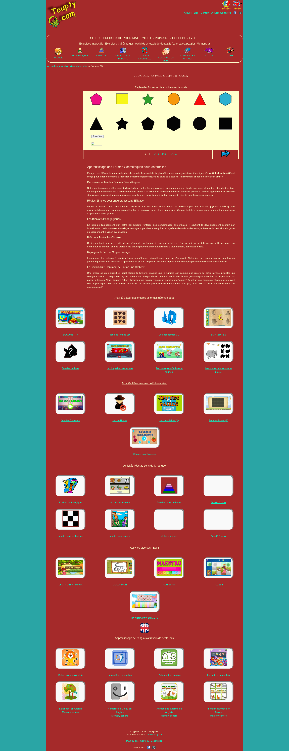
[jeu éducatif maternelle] (169, 318)
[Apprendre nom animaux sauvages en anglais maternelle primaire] (218, 692)
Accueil (187, 12)
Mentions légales (154, 734)
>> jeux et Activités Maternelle (71, 66)
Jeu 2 (156, 154)
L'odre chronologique (70, 502)
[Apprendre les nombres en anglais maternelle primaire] (119, 692)
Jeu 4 (173, 154)
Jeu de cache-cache (119, 536)
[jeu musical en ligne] (144, 601)
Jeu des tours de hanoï (169, 502)
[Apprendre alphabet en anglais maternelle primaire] (70, 692)
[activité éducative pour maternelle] (169, 403)
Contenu (144, 740)
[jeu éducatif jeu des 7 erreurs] (70, 403)
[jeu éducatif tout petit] (169, 351)
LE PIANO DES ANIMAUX (144, 618)
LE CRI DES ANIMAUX (70, 584)
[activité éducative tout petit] (120, 486)
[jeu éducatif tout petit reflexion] (70, 519)
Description (157, 740)
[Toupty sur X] (241, 12)
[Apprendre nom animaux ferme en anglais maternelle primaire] (169, 692)
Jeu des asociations (119, 502)
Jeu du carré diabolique (70, 536)
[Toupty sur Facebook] (235, 12)
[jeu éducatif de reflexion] (169, 486)
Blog (196, 12)
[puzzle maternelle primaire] (218, 568)
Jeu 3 (165, 154)
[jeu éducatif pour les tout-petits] (218, 351)
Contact (205, 12)
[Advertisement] (182, 24)
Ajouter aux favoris (221, 12)
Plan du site (132, 740)
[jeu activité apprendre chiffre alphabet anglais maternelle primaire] (70, 658)
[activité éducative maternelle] (70, 317)
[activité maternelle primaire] (169, 568)
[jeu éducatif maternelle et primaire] (119, 351)
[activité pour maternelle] (218, 403)
